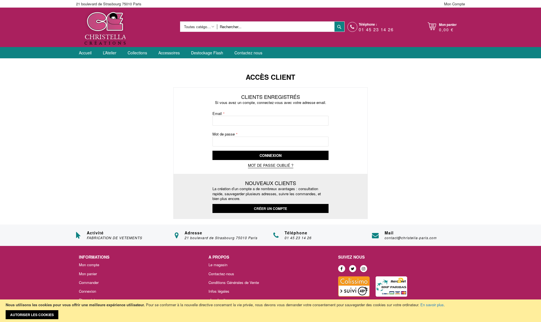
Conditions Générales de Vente (234, 282)
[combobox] (275, 27)
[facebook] (341, 268)
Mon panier (88, 273)
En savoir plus (432, 304)
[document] (270, 310)
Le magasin (218, 264)
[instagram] (363, 268)
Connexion (87, 291)
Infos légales (219, 291)
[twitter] (352, 268)
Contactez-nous (221, 273)
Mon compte (89, 264)
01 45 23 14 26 (376, 29)
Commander (89, 282)
